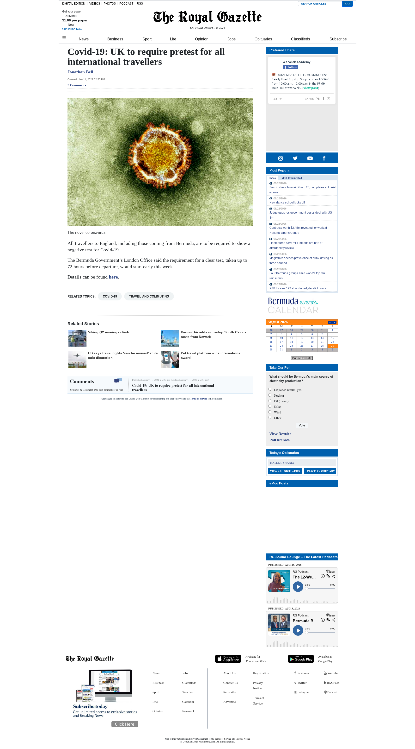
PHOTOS (110, 3)
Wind (277, 412)
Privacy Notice (258, 685)
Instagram (303, 692)
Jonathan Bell (80, 72)
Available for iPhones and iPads (255, 658)
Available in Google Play (325, 658)
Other (277, 418)
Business (115, 39)
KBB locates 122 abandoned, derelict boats (297, 288)
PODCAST (126, 3)
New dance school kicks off (287, 202)
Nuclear (279, 395)
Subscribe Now (72, 29)
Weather (187, 692)
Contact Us (230, 682)
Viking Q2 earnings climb (108, 332)
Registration (261, 673)
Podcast (332, 692)
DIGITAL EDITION (73, 3)
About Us (229, 673)
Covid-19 (110, 296)
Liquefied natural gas (287, 389)
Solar (277, 406)
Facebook (302, 673)
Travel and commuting (149, 296)
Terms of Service (198, 398)
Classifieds (300, 39)
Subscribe (338, 39)
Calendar (188, 701)
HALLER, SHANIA (282, 462)
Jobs (231, 39)
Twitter (301, 682)
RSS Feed (333, 682)
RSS (140, 3)
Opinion (201, 39)
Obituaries (263, 39)
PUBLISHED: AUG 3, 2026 (284, 608)
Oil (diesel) (281, 401)
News (84, 39)
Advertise (229, 701)
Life (173, 39)
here (113, 276)
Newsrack (188, 711)
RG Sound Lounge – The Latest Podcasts (303, 557)
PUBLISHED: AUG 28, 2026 (285, 565)
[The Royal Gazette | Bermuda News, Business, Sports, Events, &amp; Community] (207, 17)
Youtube (332, 673)
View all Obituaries (285, 471)
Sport (147, 39)
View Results (280, 434)
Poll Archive (279, 440)
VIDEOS (94, 3)
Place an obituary (321, 471)
